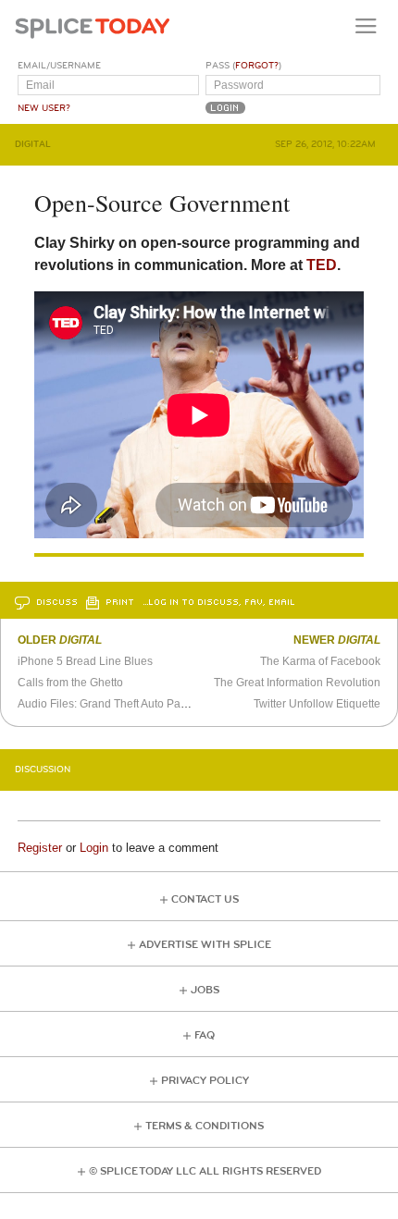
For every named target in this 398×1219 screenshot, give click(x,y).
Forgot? (257, 65)
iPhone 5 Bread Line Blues (85, 661)
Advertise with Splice (205, 945)
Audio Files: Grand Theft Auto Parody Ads (121, 703)
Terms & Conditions (204, 1126)
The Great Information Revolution (297, 682)
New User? (44, 108)
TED (321, 265)
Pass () (243, 65)
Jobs (205, 990)
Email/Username (59, 65)
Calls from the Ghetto (70, 682)
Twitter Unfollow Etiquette (317, 703)
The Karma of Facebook (320, 661)
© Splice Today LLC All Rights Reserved (205, 1171)
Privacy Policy (205, 1081)
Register (40, 848)
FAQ (204, 1035)
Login (94, 848)
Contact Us (205, 899)
